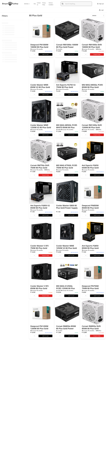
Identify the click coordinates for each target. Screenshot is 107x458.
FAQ (35, 3)
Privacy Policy (44, 3)
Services (26, 3)
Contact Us (39, 3)
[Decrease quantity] (31, 54)
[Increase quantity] (37, 54)
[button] (41, 37)
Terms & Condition (51, 3)
